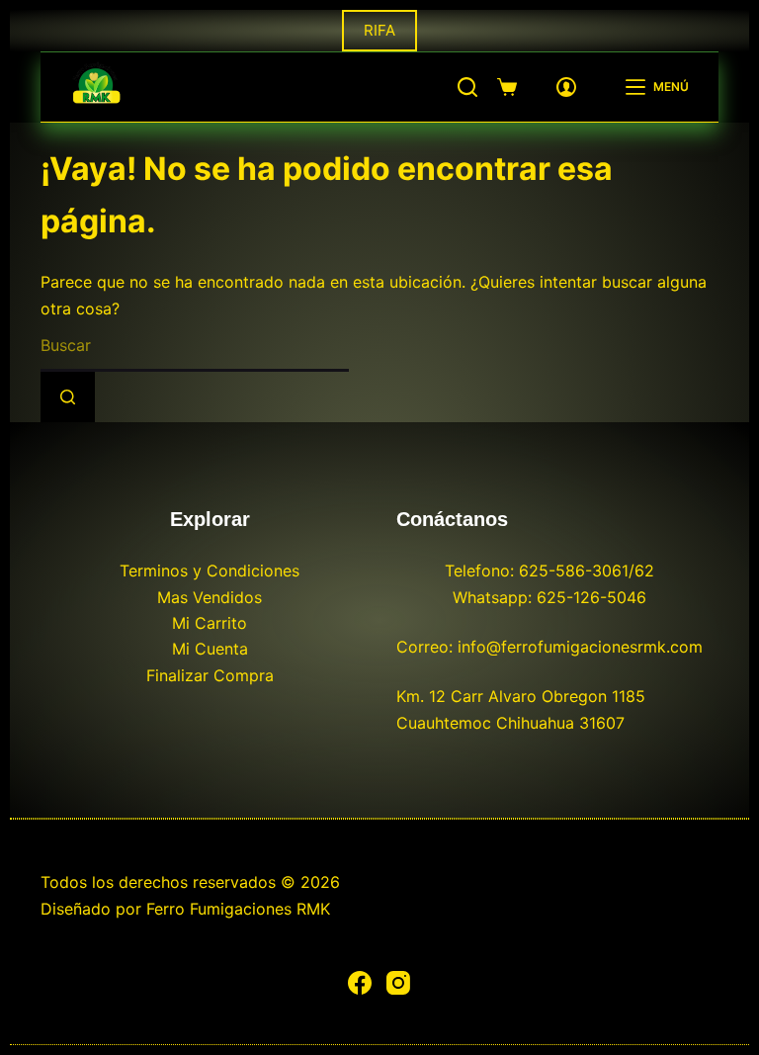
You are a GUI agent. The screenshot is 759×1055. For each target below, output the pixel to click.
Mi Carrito (209, 623)
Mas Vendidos (209, 597)
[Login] (566, 87)
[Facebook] (360, 983)
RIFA (379, 30)
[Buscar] (467, 87)
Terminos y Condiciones (209, 570)
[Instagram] (398, 983)
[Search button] (68, 397)
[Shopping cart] (507, 87)
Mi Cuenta (210, 649)
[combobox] (195, 346)
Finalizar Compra (210, 675)
